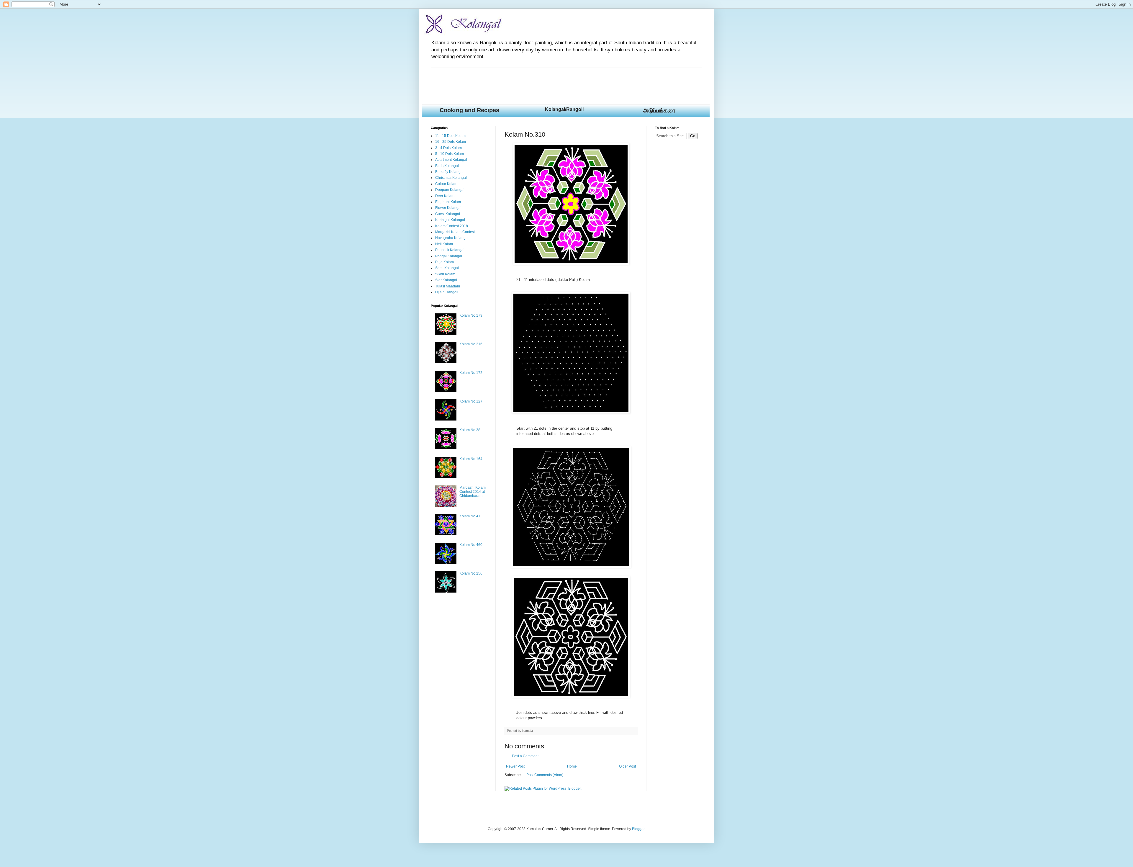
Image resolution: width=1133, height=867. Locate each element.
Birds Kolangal (447, 166)
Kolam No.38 (469, 430)
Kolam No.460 (470, 545)
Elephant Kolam (448, 202)
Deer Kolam (444, 196)
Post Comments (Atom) (544, 775)
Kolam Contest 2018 (451, 226)
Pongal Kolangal (448, 256)
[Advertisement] (538, 81)
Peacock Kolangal (449, 250)
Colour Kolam (446, 184)
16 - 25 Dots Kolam (450, 142)
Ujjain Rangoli (446, 292)
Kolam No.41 (469, 516)
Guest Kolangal (447, 214)
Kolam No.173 (470, 315)
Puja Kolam (444, 262)
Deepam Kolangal (449, 190)
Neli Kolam (444, 244)
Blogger (638, 829)
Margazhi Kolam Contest (455, 232)
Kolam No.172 (470, 373)
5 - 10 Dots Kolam (449, 154)
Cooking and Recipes (469, 110)
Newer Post (515, 766)
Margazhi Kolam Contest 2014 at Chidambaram (472, 491)
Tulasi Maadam (447, 286)
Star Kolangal (446, 280)
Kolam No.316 (470, 344)
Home (572, 766)
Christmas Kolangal (451, 178)
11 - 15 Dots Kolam (450, 136)
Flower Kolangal (448, 208)
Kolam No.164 (470, 459)
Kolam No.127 (470, 401)
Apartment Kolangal (451, 160)
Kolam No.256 (470, 573)
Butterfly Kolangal (449, 172)
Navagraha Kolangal (452, 238)
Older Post (627, 766)
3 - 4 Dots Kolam (448, 148)
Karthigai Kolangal (450, 220)
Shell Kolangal (447, 268)
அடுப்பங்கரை (659, 110)
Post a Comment (525, 756)
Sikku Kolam (445, 274)
